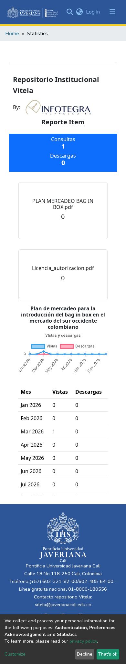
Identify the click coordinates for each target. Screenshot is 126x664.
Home (12, 33)
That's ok (107, 654)
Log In (93, 12)
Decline (84, 654)
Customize (15, 654)
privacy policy (83, 641)
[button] (79, 12)
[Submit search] (69, 12)
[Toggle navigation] (112, 12)
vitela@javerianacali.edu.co (63, 604)
